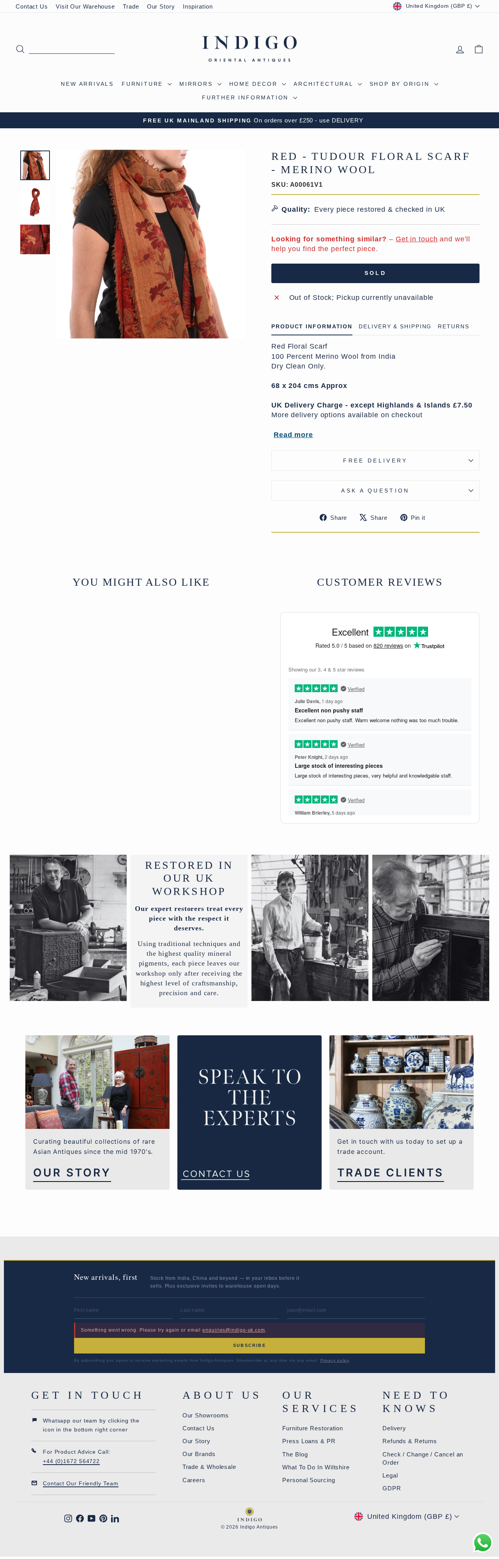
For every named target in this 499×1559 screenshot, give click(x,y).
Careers (193, 1480)
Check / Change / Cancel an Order (422, 1458)
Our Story (161, 6)
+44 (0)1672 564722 (71, 1461)
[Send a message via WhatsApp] (483, 1543)
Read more (293, 435)
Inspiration (198, 6)
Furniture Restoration (312, 1428)
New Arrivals (87, 84)
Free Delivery (375, 460)
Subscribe (249, 1345)
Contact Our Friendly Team (81, 1483)
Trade (131, 6)
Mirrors (197, 84)
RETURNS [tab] (453, 327)
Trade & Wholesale (209, 1466)
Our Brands (199, 1454)
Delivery (394, 1428)
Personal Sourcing (308, 1480)
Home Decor (254, 84)
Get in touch (417, 239)
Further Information (246, 97)
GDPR (391, 1488)
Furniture (144, 84)
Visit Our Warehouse (85, 6)
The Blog (295, 1454)
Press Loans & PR (308, 1441)
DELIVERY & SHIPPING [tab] (395, 327)
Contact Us (32, 6)
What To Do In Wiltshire (316, 1467)
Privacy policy (334, 1360)
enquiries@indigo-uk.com (233, 1330)
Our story (72, 1172)
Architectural (325, 84)
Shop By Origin (401, 84)
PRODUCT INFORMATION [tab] (311, 327)
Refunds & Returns (409, 1441)
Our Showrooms (205, 1415)
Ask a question (375, 490)
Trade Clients (390, 1172)
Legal (390, 1475)
